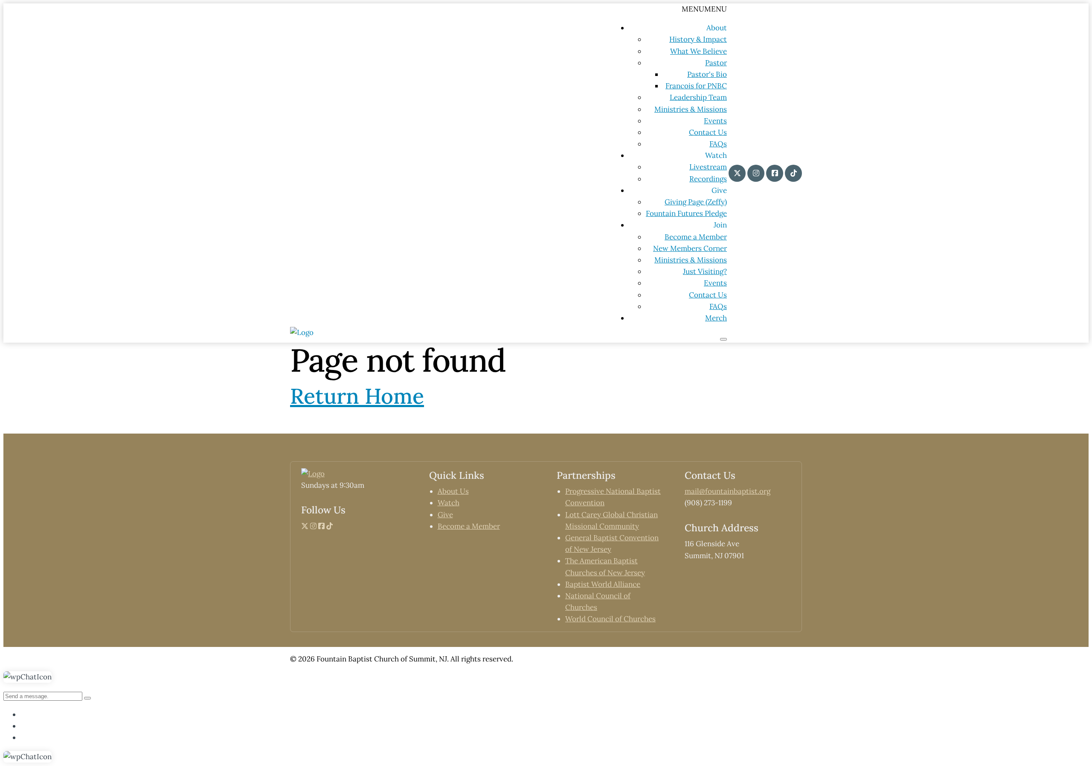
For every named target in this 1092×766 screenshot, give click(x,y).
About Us (453, 491)
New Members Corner (690, 248)
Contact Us (708, 132)
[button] (704, 9)
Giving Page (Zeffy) (696, 202)
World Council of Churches (610, 618)
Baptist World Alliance (602, 584)
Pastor (716, 62)
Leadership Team (698, 97)
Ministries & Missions (690, 109)
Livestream (708, 167)
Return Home (357, 396)
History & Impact (698, 39)
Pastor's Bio (707, 74)
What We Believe (698, 51)
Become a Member (696, 237)
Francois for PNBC (696, 85)
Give (445, 514)
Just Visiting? (705, 271)
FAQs (718, 144)
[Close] (723, 339)
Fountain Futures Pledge (686, 213)
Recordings (708, 178)
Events (715, 120)
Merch (716, 318)
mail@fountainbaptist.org (727, 491)
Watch (448, 502)
